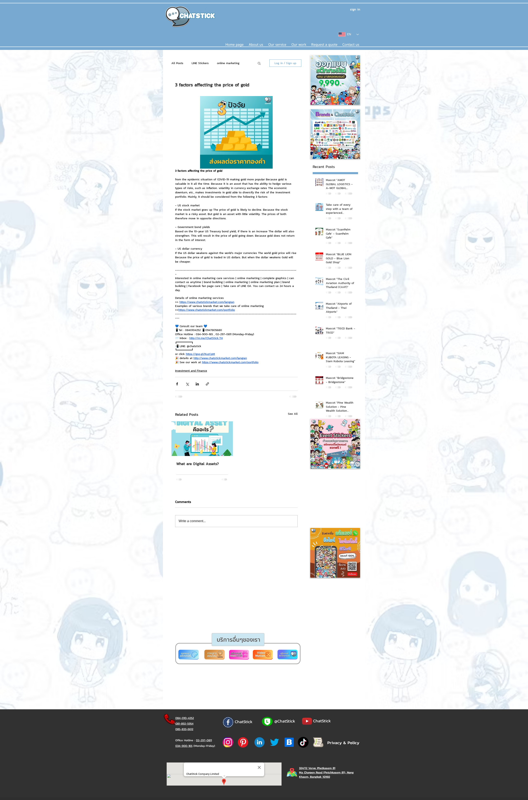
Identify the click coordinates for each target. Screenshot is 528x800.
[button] (248, 449)
